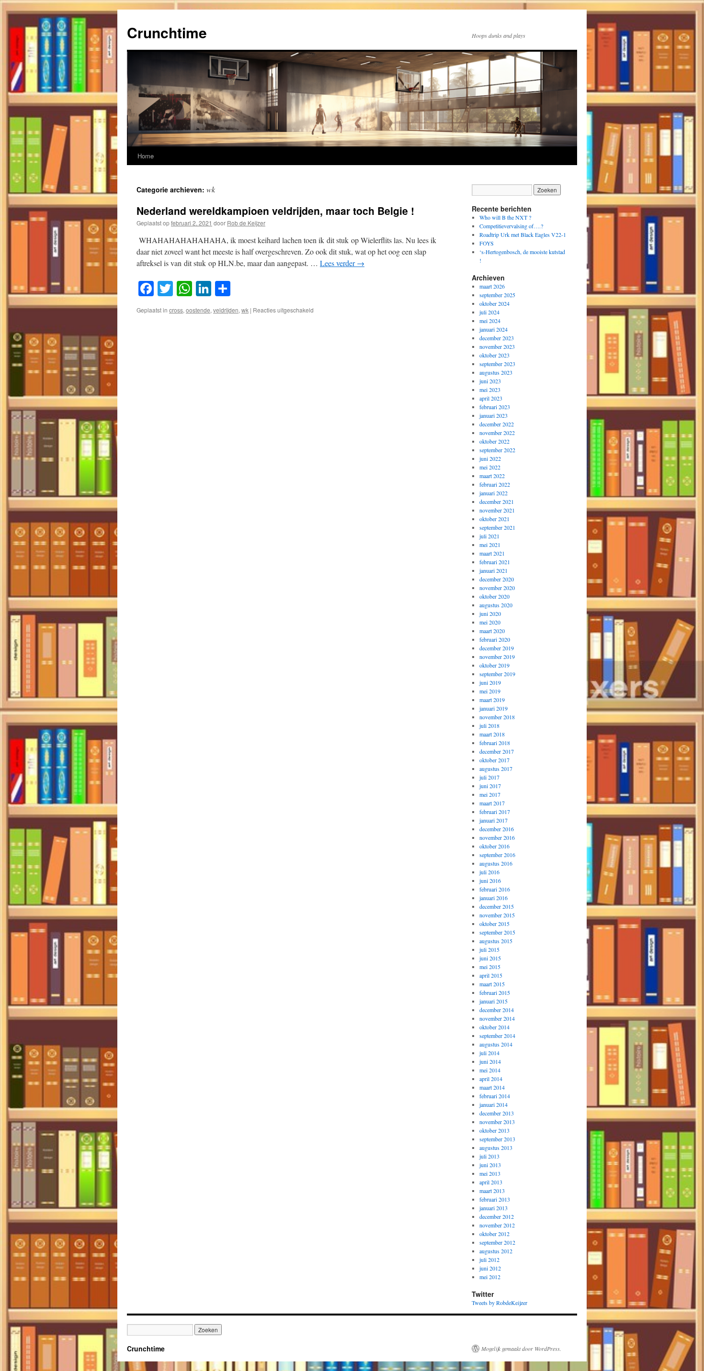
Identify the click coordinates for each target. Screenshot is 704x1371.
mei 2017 (489, 794)
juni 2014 (490, 1061)
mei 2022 (489, 467)
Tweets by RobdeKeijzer (499, 1302)
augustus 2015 (495, 941)
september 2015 (497, 932)
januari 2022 (493, 493)
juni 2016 (490, 880)
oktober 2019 (494, 665)
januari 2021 (493, 570)
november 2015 (497, 915)
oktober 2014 (494, 1027)
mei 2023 (489, 389)
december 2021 (496, 501)
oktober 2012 (494, 1233)
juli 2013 (489, 1156)
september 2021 (497, 527)
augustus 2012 (495, 1251)
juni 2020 (490, 613)
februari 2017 (494, 811)
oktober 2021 (494, 519)
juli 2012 (489, 1259)
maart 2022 (492, 475)
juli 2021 (489, 536)
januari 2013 (493, 1208)
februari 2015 (494, 992)
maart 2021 (492, 553)
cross (176, 310)
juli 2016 (489, 872)
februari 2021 (494, 562)
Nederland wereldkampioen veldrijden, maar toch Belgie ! (275, 210)
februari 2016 (494, 889)
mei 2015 (489, 966)
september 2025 (497, 295)
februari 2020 (494, 639)
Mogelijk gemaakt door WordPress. (521, 1348)
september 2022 (497, 450)
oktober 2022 (494, 441)
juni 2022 (490, 458)
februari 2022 (494, 484)
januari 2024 (493, 329)
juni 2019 (490, 682)
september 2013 (497, 1139)
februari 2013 (494, 1199)
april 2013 (490, 1182)
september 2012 (497, 1242)
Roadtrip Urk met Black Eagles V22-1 (522, 234)
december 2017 (496, 751)
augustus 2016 (495, 863)
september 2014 (497, 1035)
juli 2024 (489, 312)
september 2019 (497, 674)
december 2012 (496, 1216)
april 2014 (490, 1078)
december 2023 (496, 338)
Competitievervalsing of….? (511, 226)
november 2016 (497, 837)
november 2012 (497, 1225)
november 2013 (497, 1122)
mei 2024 (489, 320)
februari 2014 (494, 1096)
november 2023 (497, 346)
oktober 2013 (494, 1130)
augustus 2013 (495, 1147)
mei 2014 (489, 1070)
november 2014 (497, 1018)
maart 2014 (492, 1087)
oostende (198, 310)
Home (145, 155)
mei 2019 (489, 691)
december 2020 (496, 579)
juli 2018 (489, 725)
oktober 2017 (494, 760)
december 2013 (496, 1113)
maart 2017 (492, 803)
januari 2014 (493, 1104)
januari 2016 (493, 898)
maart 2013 (492, 1190)
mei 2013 (489, 1173)
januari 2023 (493, 415)
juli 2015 (489, 949)
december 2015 (496, 906)
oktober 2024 (494, 303)
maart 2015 (492, 984)
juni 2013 (490, 1165)
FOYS (486, 243)
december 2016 (496, 829)
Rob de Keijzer (246, 223)
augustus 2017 (495, 768)
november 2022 (497, 432)
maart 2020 (492, 631)
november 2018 (497, 717)
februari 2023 (494, 407)
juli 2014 (489, 1053)
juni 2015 (490, 958)
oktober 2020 (494, 596)
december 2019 (496, 648)
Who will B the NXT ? (505, 217)
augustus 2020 (495, 605)
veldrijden (225, 310)
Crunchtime (167, 32)
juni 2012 (490, 1268)
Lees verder (342, 263)
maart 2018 (492, 734)
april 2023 (490, 398)
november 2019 (497, 656)
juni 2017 (490, 786)
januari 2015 (493, 1001)
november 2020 (497, 587)
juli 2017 (489, 777)
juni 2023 (490, 381)
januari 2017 (493, 820)
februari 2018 (494, 743)
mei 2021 (489, 544)
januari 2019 (493, 708)
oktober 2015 (494, 923)
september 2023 (497, 364)
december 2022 (496, 424)
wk (245, 310)
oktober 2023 (494, 355)
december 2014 (496, 1010)
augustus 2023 (495, 372)
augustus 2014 (495, 1044)
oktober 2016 (494, 846)
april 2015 (490, 975)
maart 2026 (492, 286)
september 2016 (497, 854)
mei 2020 (489, 622)
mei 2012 (489, 1277)
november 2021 (497, 510)
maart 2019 (492, 699)
